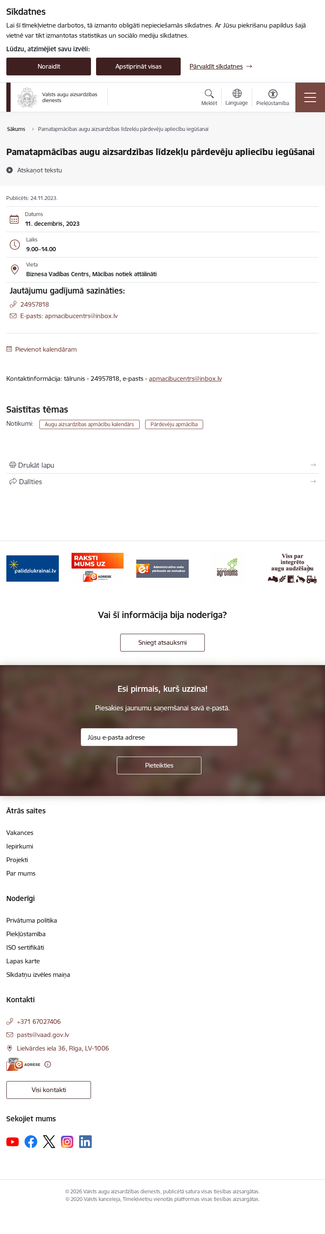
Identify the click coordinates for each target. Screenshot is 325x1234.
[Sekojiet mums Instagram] (67, 1142)
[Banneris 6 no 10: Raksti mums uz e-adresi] (98, 568)
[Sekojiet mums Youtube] (12, 1141)
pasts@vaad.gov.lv (43, 1035)
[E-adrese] (23, 1064)
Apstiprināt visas (139, 66)
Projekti (17, 860)
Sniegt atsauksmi (162, 642)
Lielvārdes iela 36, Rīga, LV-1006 (63, 1048)
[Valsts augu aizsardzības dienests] (57, 97)
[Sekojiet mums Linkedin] (85, 1141)
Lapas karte (23, 961)
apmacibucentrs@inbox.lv (185, 378)
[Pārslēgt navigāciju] (310, 97)
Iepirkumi (19, 846)
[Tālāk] (308, 568)
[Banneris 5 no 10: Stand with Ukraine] (32, 568)
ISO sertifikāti (25, 947)
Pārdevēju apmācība (174, 424)
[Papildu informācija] (47, 1064)
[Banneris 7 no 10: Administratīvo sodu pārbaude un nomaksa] (162, 568)
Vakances (19, 833)
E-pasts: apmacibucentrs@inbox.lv (69, 316)
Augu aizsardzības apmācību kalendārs (89, 424)
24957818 (34, 304)
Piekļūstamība (26, 934)
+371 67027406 (39, 1022)
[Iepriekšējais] (16, 568)
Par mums (21, 873)
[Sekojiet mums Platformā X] (49, 1141)
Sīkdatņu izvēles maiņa (38, 975)
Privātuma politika (31, 920)
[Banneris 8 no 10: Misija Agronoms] (228, 568)
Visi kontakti (49, 1090)
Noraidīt (49, 66)
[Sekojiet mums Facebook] (31, 1141)
